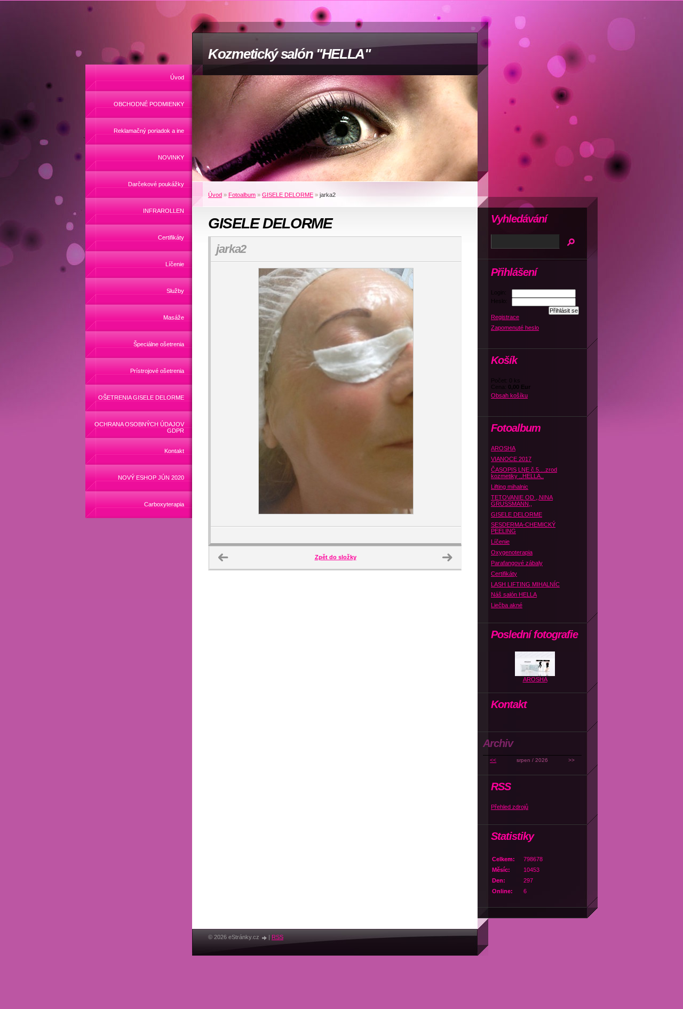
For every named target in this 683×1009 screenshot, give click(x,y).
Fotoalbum (242, 195)
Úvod (177, 77)
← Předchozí (223, 558)
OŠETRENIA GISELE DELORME (141, 397)
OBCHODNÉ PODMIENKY (149, 104)
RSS (277, 937)
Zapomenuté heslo (515, 327)
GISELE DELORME (287, 195)
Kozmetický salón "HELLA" (289, 54)
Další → (447, 558)
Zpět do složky (335, 557)
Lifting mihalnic (509, 486)
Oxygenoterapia (512, 552)
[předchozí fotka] (228, 394)
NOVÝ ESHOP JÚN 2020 (151, 477)
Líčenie (174, 264)
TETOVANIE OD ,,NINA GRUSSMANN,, (522, 500)
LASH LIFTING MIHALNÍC (525, 584)
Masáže (173, 317)
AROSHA (503, 448)
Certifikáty (171, 237)
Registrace (505, 317)
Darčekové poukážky (156, 184)
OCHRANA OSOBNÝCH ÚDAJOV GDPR (139, 427)
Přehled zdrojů (509, 807)
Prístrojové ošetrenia (157, 371)
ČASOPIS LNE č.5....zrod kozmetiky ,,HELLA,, (524, 472)
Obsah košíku (509, 395)
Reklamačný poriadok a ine (149, 131)
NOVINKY (171, 157)
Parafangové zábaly (517, 563)
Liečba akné (506, 605)
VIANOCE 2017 (511, 459)
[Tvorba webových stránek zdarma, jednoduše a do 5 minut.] (264, 937)
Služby (175, 291)
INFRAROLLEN (163, 211)
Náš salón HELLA (514, 594)
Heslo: (499, 301)
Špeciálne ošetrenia (158, 344)
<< (493, 760)
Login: (498, 292)
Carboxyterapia (164, 504)
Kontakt (174, 451)
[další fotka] (444, 394)
